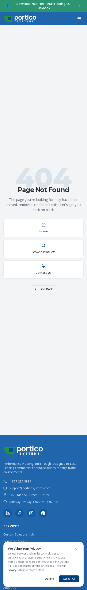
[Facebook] (19, 513)
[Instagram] (31, 513)
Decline (49, 578)
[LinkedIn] (7, 513)
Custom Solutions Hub (18, 534)
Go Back (47, 289)
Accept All (69, 578)
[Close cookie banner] (76, 549)
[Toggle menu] (79, 18)
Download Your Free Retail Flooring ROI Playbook (39, 6)
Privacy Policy (16, 570)
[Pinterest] (43, 513)
